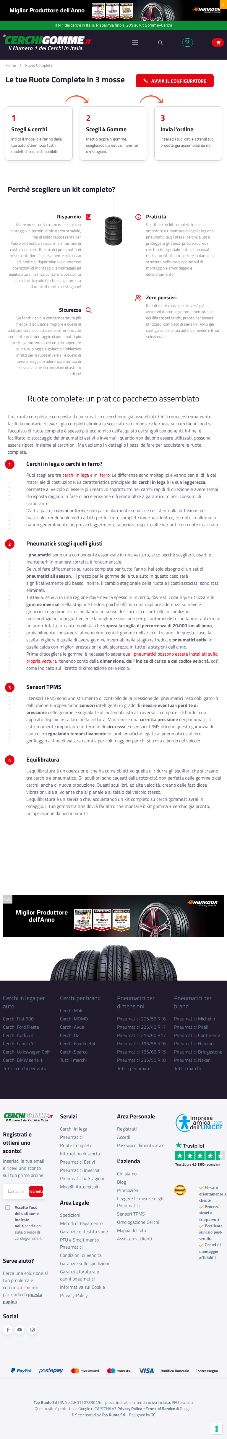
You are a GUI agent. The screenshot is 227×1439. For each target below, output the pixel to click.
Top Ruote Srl (113, 1415)
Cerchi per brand (80, 997)
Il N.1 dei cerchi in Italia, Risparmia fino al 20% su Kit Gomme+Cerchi (113, 25)
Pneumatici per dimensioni (136, 1002)
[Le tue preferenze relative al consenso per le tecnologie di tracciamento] (216, 1428)
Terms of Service (160, 1408)
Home (11, 65)
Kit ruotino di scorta (80, 1153)
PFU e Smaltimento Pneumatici (79, 1243)
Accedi (123, 1137)
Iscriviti (36, 1191)
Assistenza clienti (134, 1238)
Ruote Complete (39, 65)
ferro (105, 474)
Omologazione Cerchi (138, 1222)
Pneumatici (71, 1137)
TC (153, 1415)
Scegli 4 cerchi (29, 129)
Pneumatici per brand (193, 1002)
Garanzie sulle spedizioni (84, 1263)
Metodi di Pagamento (81, 1223)
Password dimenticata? (140, 1145)
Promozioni (128, 1190)
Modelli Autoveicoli (79, 1186)
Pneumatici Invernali (81, 1170)
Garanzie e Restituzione (84, 1231)
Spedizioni (70, 1215)
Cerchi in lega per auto (24, 1002)
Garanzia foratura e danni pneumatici (79, 1275)
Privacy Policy (74, 1295)
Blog (121, 1181)
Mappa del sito (131, 1230)
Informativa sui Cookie (82, 1287)
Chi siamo (127, 1173)
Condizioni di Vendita (81, 1255)
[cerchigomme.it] (58, 42)
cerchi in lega (75, 474)
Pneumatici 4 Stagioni (82, 1178)
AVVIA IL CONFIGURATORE (177, 80)
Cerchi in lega (73, 1128)
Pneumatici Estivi (77, 1161)
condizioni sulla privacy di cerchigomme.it (28, 1232)
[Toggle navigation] (135, 42)
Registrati (127, 1128)
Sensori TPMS (131, 1213)
